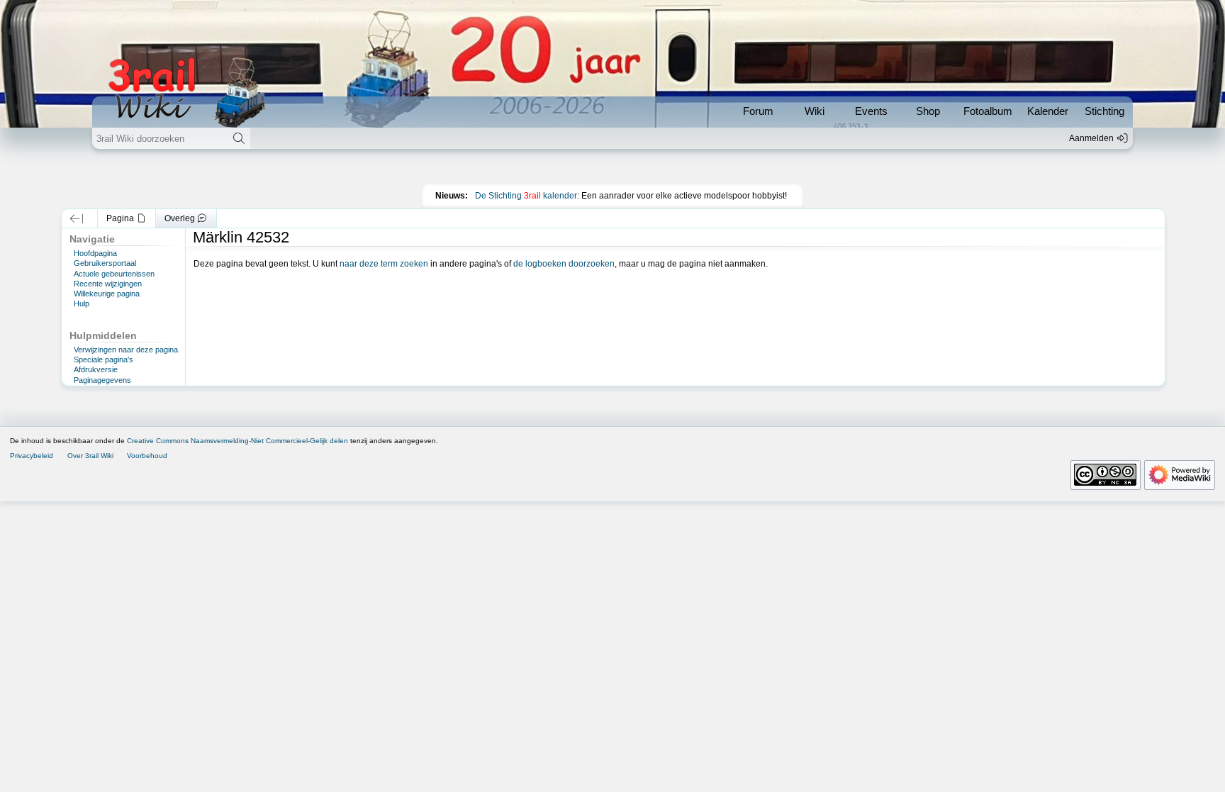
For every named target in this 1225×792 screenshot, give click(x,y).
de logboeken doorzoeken (564, 264)
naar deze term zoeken (384, 264)
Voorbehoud (147, 455)
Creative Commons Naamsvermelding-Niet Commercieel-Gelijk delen (237, 441)
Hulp (81, 303)
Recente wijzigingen (108, 283)
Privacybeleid (31, 455)
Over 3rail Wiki (90, 455)
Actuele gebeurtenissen (114, 273)
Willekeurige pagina (107, 293)
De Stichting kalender (526, 196)
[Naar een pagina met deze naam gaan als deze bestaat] (238, 138)
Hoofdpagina (95, 253)
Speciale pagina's (103, 359)
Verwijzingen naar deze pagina (126, 349)
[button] (76, 218)
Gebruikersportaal (105, 263)
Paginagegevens (102, 380)
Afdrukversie (96, 369)
